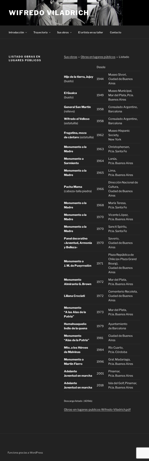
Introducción (16, 32)
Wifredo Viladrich (49, 13)
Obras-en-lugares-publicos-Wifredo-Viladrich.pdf (97, 409)
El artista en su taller (90, 32)
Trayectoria (40, 32)
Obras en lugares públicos (98, 57)
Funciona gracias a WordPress (25, 452)
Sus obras (63, 32)
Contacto (115, 32)
